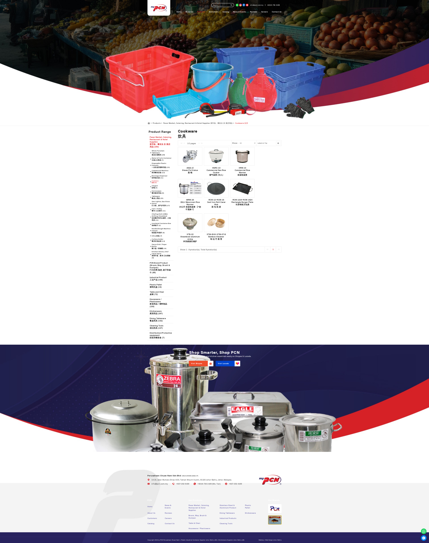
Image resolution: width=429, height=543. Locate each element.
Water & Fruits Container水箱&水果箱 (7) (161, 159)
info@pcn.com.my (159, 484)
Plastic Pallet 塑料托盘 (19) (156, 285)
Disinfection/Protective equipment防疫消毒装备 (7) (161, 335)
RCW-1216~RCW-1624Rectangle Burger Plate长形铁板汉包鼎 (242, 202)
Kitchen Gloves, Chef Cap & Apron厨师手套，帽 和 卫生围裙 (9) (161, 255)
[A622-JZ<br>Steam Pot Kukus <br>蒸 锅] (190, 156)
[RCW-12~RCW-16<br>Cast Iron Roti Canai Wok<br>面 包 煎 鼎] (216, 188)
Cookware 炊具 (241, 123)
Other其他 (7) (157, 236)
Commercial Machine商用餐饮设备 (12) (160, 172)
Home (179, 12)
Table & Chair (194, 523)
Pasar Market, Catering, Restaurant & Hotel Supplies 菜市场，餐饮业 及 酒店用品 (198, 123)
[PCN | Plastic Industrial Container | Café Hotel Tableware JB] (159, 8)
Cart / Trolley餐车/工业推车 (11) (158, 210)
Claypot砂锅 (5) (155, 187)
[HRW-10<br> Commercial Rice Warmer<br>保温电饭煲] (242, 156)
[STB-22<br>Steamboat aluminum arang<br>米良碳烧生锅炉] (190, 223)
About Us (189, 12)
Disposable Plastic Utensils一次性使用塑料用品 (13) (161, 165)
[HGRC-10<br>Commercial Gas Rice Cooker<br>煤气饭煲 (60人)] (216, 156)
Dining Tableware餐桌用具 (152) (158, 319)
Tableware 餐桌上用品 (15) (157, 197)
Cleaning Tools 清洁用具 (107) (156, 326)
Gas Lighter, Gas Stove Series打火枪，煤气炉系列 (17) (161, 203)
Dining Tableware (227, 513)
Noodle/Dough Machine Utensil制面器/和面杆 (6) (161, 231)
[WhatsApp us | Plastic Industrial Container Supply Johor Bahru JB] (424, 531)
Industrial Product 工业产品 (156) (158, 278)
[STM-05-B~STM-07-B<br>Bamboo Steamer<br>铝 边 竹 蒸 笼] (216, 223)
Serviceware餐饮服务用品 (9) (158, 192)
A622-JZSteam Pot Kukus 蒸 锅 (190, 170)
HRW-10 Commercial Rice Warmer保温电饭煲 (242, 171)
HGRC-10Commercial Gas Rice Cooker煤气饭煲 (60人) (216, 171)
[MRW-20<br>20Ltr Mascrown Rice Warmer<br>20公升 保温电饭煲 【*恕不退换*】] (190, 188)
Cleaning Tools (226, 523)
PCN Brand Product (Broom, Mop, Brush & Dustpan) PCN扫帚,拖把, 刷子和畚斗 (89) (160, 268)
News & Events (239, 12)
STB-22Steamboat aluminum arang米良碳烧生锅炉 (190, 237)
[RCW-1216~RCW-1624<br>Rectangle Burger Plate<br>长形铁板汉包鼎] (242, 188)
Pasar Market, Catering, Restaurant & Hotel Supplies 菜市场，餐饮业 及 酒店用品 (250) (161, 142)
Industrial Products (228, 518)
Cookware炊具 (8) (155, 181)
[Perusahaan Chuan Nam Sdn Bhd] (243, 5)
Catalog (225, 12)
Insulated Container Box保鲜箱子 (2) (161, 224)
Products (201, 12)
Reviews (253, 12)
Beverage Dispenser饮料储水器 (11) (159, 177)
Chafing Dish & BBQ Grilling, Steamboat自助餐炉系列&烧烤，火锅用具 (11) (161, 217)
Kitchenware (250, 513)
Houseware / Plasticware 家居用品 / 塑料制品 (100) (158, 303)
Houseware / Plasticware (199, 528)
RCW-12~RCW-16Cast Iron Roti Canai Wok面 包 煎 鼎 (216, 203)
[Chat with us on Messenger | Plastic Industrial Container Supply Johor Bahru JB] (424, 538)
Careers (264, 12)
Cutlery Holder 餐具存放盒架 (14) (158, 240)
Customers (213, 12)
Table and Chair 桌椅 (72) (157, 293)
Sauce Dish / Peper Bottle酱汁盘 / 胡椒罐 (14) (159, 246)
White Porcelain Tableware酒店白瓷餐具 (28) (158, 153)
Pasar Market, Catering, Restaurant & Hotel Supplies (199, 507)
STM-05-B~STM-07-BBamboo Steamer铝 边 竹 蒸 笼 (216, 236)
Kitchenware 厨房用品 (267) (156, 312)
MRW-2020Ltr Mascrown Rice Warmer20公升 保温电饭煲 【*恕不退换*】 (190, 205)
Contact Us (277, 12)
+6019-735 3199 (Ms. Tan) (209, 484)
